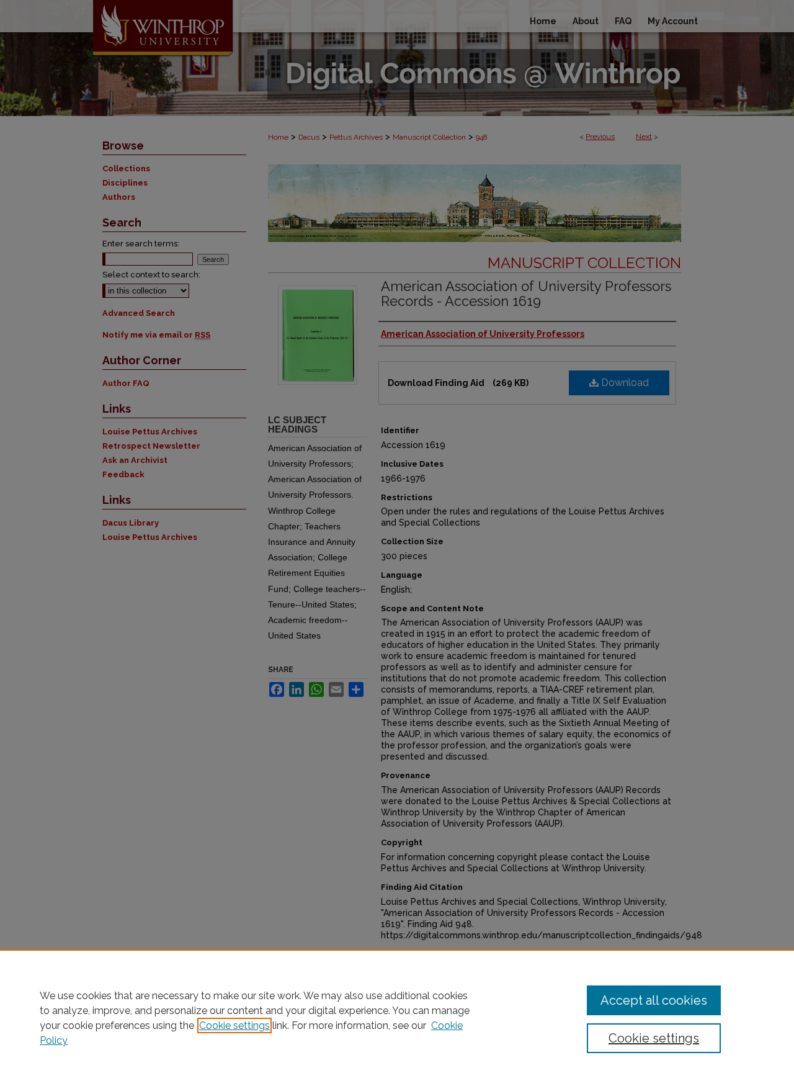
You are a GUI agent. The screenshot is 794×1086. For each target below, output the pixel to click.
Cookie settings (234, 1025)
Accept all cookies (653, 1000)
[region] (397, 1017)
